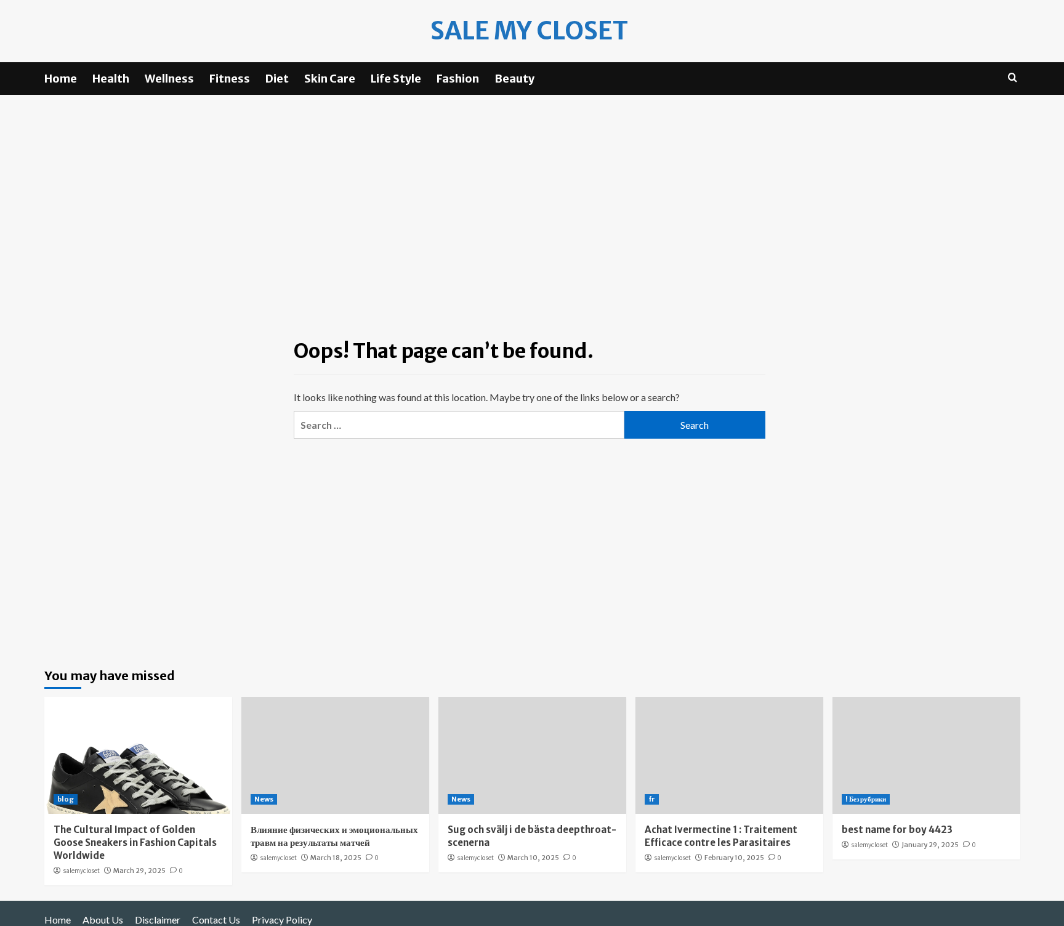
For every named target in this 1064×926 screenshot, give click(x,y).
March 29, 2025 (139, 870)
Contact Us (216, 919)
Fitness (229, 78)
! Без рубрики (865, 799)
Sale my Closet (529, 30)
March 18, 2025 (335, 857)
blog (65, 799)
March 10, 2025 (533, 857)
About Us (103, 919)
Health (110, 78)
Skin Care (329, 78)
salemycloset (81, 870)
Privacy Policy (282, 919)
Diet (277, 78)
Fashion (458, 78)
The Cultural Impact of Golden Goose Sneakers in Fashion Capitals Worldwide (135, 842)
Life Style (396, 78)
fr (651, 799)
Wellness (169, 78)
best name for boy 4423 (897, 829)
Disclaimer (157, 919)
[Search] (1012, 78)
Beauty (514, 78)
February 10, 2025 (734, 857)
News (263, 799)
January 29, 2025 (930, 844)
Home (60, 78)
